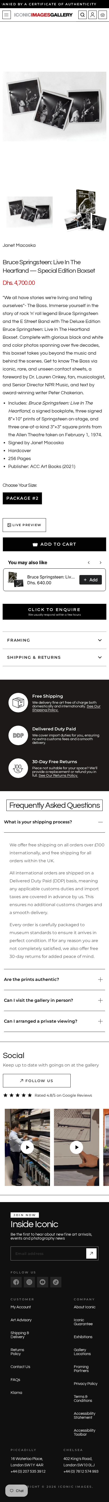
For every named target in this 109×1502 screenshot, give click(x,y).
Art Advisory (21, 1320)
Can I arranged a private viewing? (40, 1021)
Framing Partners (81, 1369)
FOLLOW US (39, 1080)
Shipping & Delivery (20, 1335)
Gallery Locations (82, 1352)
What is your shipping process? (38, 821)
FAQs (15, 1380)
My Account (21, 1307)
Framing (18, 640)
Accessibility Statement (84, 1416)
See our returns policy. (58, 775)
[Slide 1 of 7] (29, 212)
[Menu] (6, 15)
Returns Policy (17, 1352)
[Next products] (100, 562)
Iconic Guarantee (83, 1322)
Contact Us (20, 1367)
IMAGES (83, 1487)
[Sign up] (91, 1253)
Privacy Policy (85, 1384)
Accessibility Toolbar (84, 1432)
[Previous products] (89, 562)
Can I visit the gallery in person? (38, 1000)
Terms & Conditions (83, 1399)
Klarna (16, 1393)
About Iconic (85, 1307)
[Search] (82, 15)
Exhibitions (83, 1337)
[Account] (92, 15)
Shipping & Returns (34, 657)
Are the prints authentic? (31, 979)
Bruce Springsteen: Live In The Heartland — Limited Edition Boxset (51, 577)
